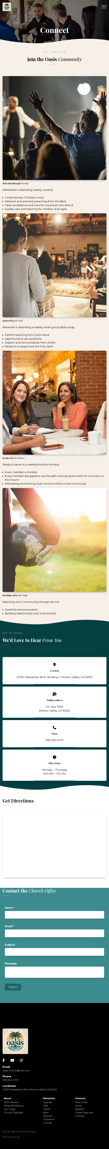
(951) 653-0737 (11, 1080)
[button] (104, 6)
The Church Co (11, 1137)
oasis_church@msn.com (16, 1070)
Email (9, 926)
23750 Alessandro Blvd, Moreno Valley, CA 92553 (30, 1089)
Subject (10, 944)
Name (10, 907)
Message (11, 963)
